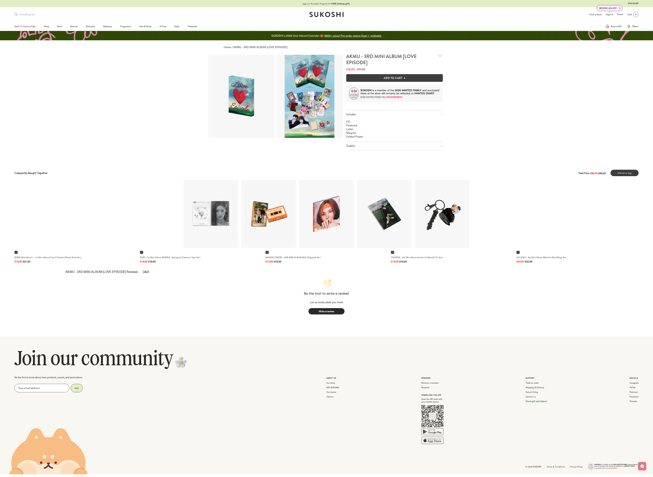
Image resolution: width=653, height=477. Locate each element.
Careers (330, 396)
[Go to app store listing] (432, 441)
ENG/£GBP (633, 3)
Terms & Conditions (556, 466)
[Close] (620, 8)
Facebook (634, 396)
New (46, 26)
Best (59, 26)
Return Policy (532, 392)
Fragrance (125, 26)
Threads (633, 401)
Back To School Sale (25, 26)
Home (227, 47)
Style (177, 26)
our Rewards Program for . (326, 3)
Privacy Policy (576, 466)
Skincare (90, 26)
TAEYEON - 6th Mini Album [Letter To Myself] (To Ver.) (417, 257)
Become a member (430, 382)
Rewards (192, 26)
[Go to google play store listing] (432, 432)
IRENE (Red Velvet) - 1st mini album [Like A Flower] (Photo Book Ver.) (47, 257)
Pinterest (634, 392)
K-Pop (163, 26)
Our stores (331, 392)
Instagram (634, 382)
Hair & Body (145, 26)
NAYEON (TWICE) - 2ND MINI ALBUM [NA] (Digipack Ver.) (293, 257)
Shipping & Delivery (535, 387)
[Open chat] (642, 466)
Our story (330, 382)
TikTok (632, 387)
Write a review (326, 311)
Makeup (107, 26)
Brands (74, 26)
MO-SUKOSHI (332, 387)
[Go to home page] (326, 14)
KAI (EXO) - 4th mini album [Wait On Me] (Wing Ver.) (541, 257)
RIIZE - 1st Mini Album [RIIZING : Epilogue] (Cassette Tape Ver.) (170, 257)
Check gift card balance (536, 401)
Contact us (530, 396)
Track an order (532, 382)
